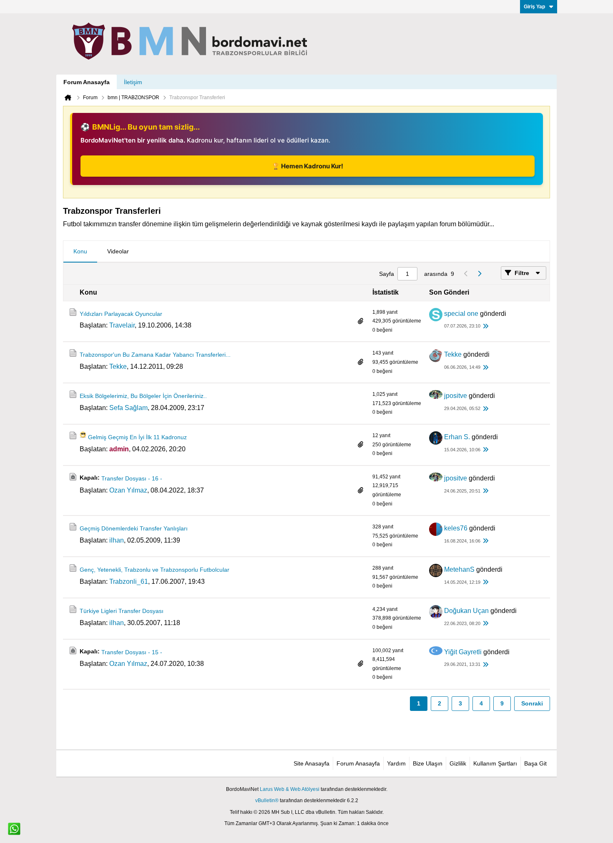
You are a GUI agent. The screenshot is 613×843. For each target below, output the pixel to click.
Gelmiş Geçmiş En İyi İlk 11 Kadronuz (137, 437)
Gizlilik (458, 763)
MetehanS (459, 569)
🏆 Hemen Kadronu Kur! (307, 166)
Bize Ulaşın (427, 763)
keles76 (455, 528)
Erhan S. (457, 436)
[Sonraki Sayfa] (479, 273)
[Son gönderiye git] (485, 326)
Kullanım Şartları (495, 763)
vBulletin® (267, 800)
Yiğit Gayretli (463, 651)
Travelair (122, 325)
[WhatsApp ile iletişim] (14, 828)
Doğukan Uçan (466, 610)
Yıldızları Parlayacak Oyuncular (121, 313)
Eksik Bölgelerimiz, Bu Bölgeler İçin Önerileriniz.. (143, 396)
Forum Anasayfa (86, 82)
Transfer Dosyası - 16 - (131, 478)
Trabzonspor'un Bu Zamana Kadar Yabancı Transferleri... (155, 354)
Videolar (118, 251)
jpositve (455, 395)
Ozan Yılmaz (128, 490)
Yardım (396, 763)
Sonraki (532, 703)
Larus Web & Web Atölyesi (289, 789)
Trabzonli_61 (128, 581)
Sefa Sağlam (128, 407)
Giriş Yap (534, 7)
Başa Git (535, 763)
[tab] (80, 252)
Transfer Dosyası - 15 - (131, 652)
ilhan (116, 540)
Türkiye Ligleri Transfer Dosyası (121, 611)
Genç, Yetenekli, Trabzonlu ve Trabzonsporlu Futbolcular (154, 569)
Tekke (118, 366)
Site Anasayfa (311, 763)
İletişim (133, 82)
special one (461, 313)
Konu (80, 251)
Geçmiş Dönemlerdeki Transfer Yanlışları (134, 528)
